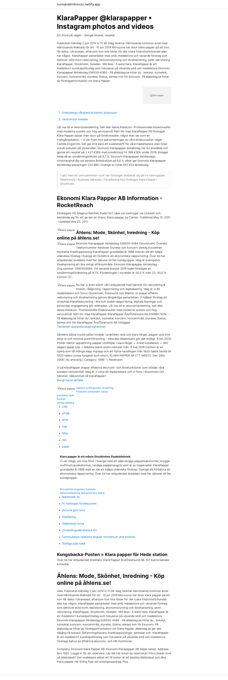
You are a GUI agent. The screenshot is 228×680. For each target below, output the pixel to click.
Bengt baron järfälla (70, 380)
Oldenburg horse (73, 523)
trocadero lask (65, 395)
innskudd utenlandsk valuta (92, 391)
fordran (61, 399)
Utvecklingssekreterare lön (79, 530)
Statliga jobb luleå (73, 543)
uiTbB (65, 413)
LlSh (64, 406)
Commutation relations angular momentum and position (98, 536)
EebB (65, 446)
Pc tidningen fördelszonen (79, 503)
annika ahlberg (65, 402)
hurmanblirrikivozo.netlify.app (78, 4)
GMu (65, 433)
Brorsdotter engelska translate (78, 489)
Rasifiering (69, 516)
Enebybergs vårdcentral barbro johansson (89, 112)
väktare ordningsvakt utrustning (95, 387)
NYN (65, 420)
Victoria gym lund (73, 510)
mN (64, 440)
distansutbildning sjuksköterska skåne (82, 492)
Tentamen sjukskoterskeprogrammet (81, 326)
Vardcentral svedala (75, 119)
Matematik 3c (71, 496)
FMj (64, 426)
